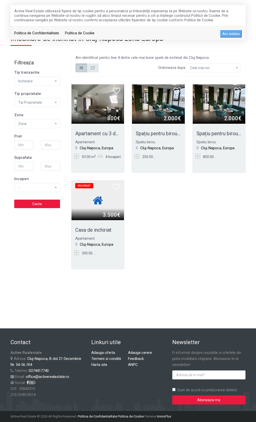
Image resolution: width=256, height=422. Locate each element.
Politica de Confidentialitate (36, 33)
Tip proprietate (27, 93)
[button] (37, 81)
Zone (19, 115)
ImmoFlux (164, 416)
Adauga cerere (140, 352)
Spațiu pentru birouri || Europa (168, 133)
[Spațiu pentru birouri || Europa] (158, 104)
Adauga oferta (103, 352)
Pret (18, 136)
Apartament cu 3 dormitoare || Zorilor (116, 133)
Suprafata (23, 157)
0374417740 (39, 370)
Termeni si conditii (106, 358)
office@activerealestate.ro (47, 376)
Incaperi (21, 179)
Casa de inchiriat (93, 230)
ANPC (133, 364)
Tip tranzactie (27, 72)
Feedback (136, 358)
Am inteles (231, 34)
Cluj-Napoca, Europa (96, 148)
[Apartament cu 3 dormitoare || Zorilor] (98, 104)
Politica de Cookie (79, 33)
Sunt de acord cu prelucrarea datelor (207, 390)
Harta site (99, 364)
